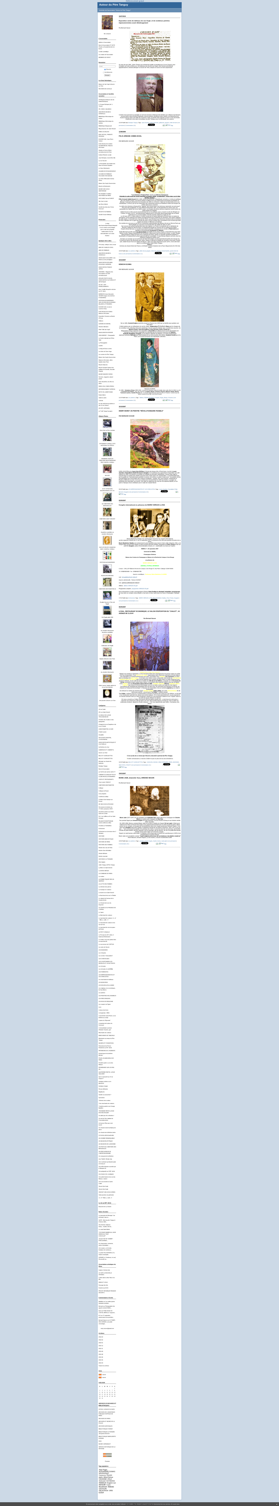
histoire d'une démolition (105, 850)
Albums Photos (103, 416)
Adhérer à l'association (105, 42)
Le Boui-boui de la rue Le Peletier (107, 895)
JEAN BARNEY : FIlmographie (107, 335)
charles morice (157, 841)
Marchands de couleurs (105, 1032)
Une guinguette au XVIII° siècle (107, 1171)
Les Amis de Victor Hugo (105, 351)
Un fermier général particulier (106, 1135)
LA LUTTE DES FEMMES (105, 884)
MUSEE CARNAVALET (105, 1444)
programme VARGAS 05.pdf (140, 588)
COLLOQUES (102, 793)
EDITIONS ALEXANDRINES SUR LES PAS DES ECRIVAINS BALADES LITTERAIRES (107, 302)
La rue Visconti (102, 160)
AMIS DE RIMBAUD (104, 250)
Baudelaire (103, 1487)
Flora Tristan (170, 598)
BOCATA (107, 475)
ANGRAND (176, 762)
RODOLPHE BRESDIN (107, 575)
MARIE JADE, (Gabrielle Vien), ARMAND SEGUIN (136, 778)
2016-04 (101, 1337)
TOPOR (101, 400)
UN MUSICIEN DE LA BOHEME (107, 1144)
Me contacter (107, 33)
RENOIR (102, 1485)
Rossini (109, 1475)
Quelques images (103, 1086)
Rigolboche (102, 1091)
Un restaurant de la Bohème (106, 1156)
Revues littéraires (103, 1089)
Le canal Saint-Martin (104, 1229)
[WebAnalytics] (149, 1)
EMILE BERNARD (163, 762)
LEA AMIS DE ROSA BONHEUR (107, 171)
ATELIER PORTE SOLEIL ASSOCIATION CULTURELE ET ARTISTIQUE (107, 280)
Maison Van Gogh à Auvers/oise (107, 183)
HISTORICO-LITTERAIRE (106, 859)
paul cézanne (145, 122)
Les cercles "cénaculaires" (106, 955)
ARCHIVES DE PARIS (104, 1418)
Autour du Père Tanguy (113, 4)
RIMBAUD (102, 1483)
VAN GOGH (122, 765)
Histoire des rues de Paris (105, 847)
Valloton (142, 397)
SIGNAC (155, 762)
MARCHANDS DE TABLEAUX (107, 1035)
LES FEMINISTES (103, 972)
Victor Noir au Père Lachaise (107, 430)
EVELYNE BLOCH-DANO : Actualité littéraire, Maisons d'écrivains (106, 145)
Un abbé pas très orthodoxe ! (106, 1115)
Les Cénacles (102, 953)
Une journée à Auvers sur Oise (107, 700)
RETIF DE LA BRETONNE (106, 392)
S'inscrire (108, 69)
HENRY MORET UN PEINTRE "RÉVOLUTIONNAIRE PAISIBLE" (141, 411)
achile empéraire (154, 122)
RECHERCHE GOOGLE (105, 88)
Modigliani (151, 397)
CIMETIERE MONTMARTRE (106, 785)
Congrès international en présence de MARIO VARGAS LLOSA (142, 505)
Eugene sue (111, 1483)
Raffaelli (146, 397)
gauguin (167, 122)
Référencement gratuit (135, 1)
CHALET (128, 765)
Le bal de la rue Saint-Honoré (106, 892)
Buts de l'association (104, 769)
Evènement (102, 828)
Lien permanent (127, 253)
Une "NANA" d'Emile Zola (105, 1159)
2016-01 (101, 1342)
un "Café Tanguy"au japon (105, 411)
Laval (160, 489)
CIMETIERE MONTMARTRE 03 (107, 589)
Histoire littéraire (103, 853)
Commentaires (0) (130, 125)
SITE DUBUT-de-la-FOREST (106, 198)
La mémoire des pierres (105, 886)
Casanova (102, 1475)
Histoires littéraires (103, 326)
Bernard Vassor (103, 1320)
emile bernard (173, 122)
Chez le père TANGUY (105, 782)
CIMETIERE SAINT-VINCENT (107, 519)
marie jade (164, 841)
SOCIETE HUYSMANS (105, 211)
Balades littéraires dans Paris (107, 658)
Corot (108, 1485)
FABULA (101, 321)
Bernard (101, 1306)
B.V (99, 1315)
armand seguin (148, 841)
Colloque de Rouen (104, 791)
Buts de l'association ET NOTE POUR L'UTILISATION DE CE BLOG (107, 47)
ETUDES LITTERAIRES (105, 825)
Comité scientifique (104, 51)
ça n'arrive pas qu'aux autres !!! (107, 771)
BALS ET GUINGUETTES (105, 755)
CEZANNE (103, 1479)
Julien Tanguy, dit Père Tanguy (107, 865)
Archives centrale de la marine (107, 1409)
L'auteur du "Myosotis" (105, 1020)
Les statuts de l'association (106, 54)
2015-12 (101, 1345)
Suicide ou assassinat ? (105, 1094)
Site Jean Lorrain (103, 201)
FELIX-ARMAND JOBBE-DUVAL (130, 136)
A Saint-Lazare (102, 732)
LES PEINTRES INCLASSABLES (107, 995)
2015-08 (101, 1354)
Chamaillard (171, 489)
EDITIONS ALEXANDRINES (107, 562)
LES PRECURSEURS (104, 998)
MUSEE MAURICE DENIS (105, 374)
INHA (100, 1441)
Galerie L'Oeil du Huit (104, 1270)
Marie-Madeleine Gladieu (159, 598)
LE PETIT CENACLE (104, 932)
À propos (107, 1461)
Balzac (111, 1487)
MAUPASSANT (104, 1473)
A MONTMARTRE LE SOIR (106, 729)
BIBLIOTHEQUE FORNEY (106, 1429)
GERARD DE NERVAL (105, 323)
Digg (171, 125)
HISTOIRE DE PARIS (104, 841)
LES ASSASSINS (103, 950)
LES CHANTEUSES (104, 958)
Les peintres (102, 992)
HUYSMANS (110, 1481)
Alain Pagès (103, 1470)
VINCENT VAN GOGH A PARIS (107, 1192)
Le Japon (101, 912)
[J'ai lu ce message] (277, 1504)
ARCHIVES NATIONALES (105, 1426)
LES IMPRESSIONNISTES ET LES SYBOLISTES (141, 489)
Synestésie (102, 1097)
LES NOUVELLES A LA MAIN (106, 985)
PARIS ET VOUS (103, 1282)
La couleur (101, 876)
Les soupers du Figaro (105, 1004)
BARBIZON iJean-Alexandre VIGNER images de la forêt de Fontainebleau (107, 295)
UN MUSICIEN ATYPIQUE (106, 1141)
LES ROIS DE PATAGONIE (106, 1001)
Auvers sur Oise (103, 752)
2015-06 (101, 1357)
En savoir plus (175, 1504)
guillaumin (161, 122)
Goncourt (102, 1481)
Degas (161, 397)
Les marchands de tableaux (106, 979)
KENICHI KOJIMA (125, 264)
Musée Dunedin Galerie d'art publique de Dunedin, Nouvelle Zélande (107, 369)
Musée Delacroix (103, 364)
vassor (104, 1374)
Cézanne (170, 397)
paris (101, 1477)
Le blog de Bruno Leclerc (105, 348)
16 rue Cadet (102, 709)
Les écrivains (102, 966)
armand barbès (165, 251)
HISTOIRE (101, 836)
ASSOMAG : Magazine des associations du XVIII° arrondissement (106, 273)
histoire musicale (103, 856)
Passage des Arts (103, 1285)
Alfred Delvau (108, 1477)
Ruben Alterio (102, 395)
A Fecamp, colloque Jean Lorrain (107, 244)
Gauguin (157, 397)
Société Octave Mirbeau (105, 214)
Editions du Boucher (104, 131)
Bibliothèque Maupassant (105, 126)
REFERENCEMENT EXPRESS (107, 389)
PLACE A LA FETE (103, 1288)
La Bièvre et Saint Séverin (105, 867)
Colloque (101, 788)
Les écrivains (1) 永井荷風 (106, 969)
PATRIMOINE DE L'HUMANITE (107, 1050)
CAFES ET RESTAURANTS (106, 779)
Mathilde (101, 1301)
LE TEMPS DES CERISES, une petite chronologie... (107, 1321)
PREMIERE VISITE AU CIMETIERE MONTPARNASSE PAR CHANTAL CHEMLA (107, 460)
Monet (165, 397)
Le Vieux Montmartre (104, 168)
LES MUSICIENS (103, 982)
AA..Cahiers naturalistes (105, 109)
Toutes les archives (104, 1365)
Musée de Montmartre (104, 186)
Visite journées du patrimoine (106, 1195)
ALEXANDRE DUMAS (107, 1471)
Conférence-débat (103, 796)
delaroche (153, 251)
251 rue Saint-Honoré (104, 712)
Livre (100, 1007)
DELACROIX (103, 1490)
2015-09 (101, 1351)
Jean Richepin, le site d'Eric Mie (107, 157)
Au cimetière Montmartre (107, 672)
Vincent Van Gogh (103, 1186)
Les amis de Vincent (104, 947)
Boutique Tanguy (103, 766)
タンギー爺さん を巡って (105, 1197)
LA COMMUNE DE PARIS (105, 873)
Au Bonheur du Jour (104, 747)
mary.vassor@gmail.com (107, 1328)
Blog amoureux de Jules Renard (107, 128)
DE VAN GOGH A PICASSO (106, 804)
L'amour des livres (103, 1010)
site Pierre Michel (103, 204)
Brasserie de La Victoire (105, 1206)
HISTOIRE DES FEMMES (105, 844)
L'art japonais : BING (104, 1013)
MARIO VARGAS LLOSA (145, 598)
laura (100, 1310)
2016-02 (101, 1340)
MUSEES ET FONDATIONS (106, 1043)
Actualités (101, 734)
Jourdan (165, 489)
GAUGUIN (103, 1489)
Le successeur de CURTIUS (106, 944)
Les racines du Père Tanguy (106, 354)
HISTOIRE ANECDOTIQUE (106, 839)
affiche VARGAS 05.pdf (130, 585)
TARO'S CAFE (102, 397)
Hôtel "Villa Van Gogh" (104, 329)
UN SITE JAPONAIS (104, 408)
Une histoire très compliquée (106, 1174)
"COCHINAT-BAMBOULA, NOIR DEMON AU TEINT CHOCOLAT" (107, 1234)
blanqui (159, 251)
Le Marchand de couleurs (105, 915)
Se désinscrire (108, 72)
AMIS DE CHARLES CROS (106, 247)
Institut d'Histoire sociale (105, 155)
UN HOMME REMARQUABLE (107, 1138)
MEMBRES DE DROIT (105, 57)
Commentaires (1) (137, 253)
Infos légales (102, 862)
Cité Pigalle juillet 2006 (107, 617)
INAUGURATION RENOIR (106, 332)
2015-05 (101, 1360)
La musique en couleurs (105, 889)
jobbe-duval (143, 251)
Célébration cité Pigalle (107, 645)
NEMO (170, 762)
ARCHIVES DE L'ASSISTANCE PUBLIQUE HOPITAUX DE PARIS (107, 1413)
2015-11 (101, 1348)
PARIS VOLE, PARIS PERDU (106, 386)
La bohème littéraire (104, 870)
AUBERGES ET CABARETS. (106, 750)
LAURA (101, 345)
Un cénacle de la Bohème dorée (107, 1132)
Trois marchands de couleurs (106, 1103)
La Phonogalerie (103, 342)
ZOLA (109, 1479)
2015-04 (101, 1363)
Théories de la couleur (104, 1100)
